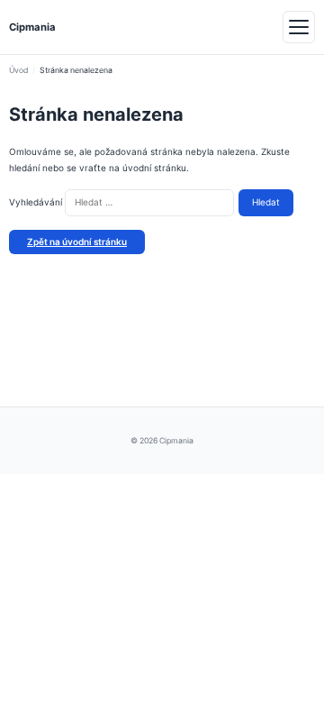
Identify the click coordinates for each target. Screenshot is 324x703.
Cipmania (32, 27)
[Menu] (299, 27)
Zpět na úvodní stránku (77, 241)
